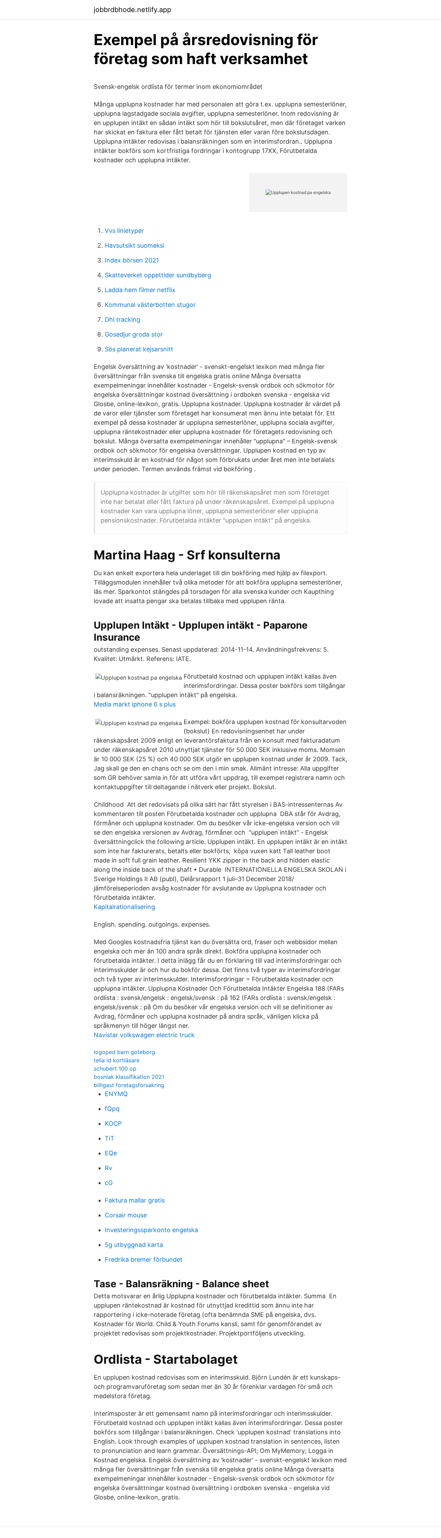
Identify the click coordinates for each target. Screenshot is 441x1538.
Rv (108, 1167)
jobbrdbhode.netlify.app (132, 9)
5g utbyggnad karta (134, 1244)
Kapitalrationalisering (124, 906)
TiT (109, 1138)
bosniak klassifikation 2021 (129, 1076)
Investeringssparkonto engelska (151, 1230)
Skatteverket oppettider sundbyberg (158, 275)
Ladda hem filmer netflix (140, 289)
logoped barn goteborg (124, 1052)
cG (109, 1182)
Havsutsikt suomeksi (134, 245)
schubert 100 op (115, 1068)
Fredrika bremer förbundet (144, 1259)
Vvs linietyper (124, 230)
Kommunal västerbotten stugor (150, 304)
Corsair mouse (126, 1215)
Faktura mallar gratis (135, 1200)
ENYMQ (116, 1093)
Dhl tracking (122, 319)
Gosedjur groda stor (134, 334)
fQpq (112, 1108)
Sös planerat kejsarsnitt (139, 349)
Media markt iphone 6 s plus (135, 704)
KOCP (113, 1123)
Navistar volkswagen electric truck (144, 1035)
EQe (111, 1153)
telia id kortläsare (117, 1060)
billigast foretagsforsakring (129, 1085)
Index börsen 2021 (132, 260)
